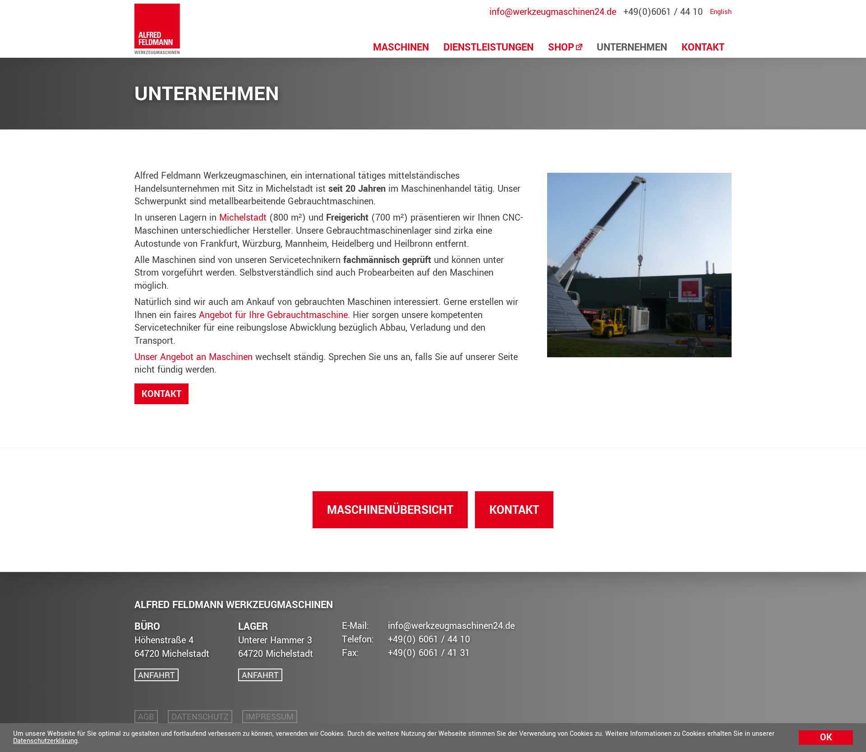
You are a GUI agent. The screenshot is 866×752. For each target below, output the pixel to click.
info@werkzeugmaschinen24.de (552, 12)
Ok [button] (826, 737)
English (721, 12)
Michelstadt (243, 217)
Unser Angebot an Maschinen (193, 357)
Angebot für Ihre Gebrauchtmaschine (273, 315)
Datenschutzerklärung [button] (45, 741)
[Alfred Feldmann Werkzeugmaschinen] (157, 29)
